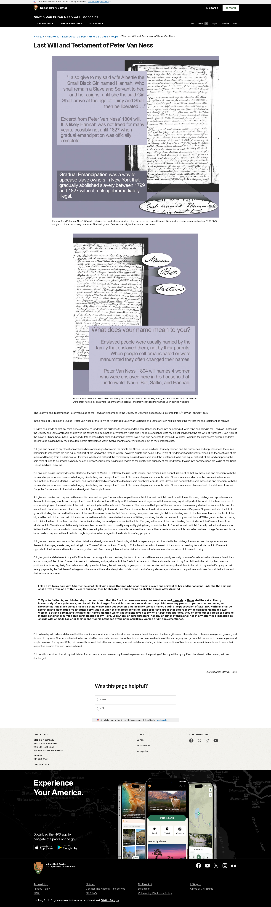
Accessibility (41, 884)
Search (213, 7)
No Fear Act (145, 884)
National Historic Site (66, 17)
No (103, 708)
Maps (214, 23)
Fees (235, 23)
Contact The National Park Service (105, 888)
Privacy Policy (42, 888)
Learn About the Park (70, 23)
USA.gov (195, 884)
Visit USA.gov (110, 900)
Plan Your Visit (44, 23)
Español (143, 751)
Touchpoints (161, 719)
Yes (104, 699)
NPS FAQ (91, 893)
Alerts (202, 23)
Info (192, 23)
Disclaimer (144, 888)
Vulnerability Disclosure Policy (155, 893)
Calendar (225, 23)
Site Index (144, 745)
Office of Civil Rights (201, 888)
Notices (90, 884)
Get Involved (95, 23)
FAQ (141, 740)
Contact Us (40, 764)
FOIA (37, 893)
